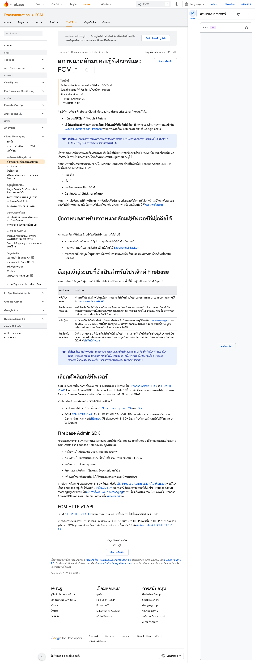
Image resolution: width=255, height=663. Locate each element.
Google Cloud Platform (149, 636)
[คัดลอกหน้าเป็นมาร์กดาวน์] (87, 70)
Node (105, 408)
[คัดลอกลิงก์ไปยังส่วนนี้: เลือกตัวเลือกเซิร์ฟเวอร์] (111, 377)
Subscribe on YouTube (108, 610)
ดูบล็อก (100, 594)
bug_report (238, 14)
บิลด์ (38, 4)
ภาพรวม (7, 22)
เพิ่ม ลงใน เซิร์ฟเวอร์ (141, 484)
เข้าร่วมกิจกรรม (104, 616)
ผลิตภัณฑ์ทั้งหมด (98, 641)
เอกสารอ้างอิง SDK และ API (64, 599)
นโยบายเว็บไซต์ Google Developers (114, 563)
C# (130, 408)
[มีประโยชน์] (169, 52)
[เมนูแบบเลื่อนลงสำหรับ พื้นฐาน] (29, 22)
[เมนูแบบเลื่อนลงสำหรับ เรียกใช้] (63, 4)
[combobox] (153, 4)
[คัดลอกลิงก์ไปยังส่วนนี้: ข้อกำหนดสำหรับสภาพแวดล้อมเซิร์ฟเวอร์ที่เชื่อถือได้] (61, 226)
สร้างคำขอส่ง (114, 496)
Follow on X (102, 605)
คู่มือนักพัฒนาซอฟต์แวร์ (63, 594)
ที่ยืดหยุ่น (96, 418)
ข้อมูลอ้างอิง (90, 22)
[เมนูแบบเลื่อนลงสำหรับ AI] (43, 22)
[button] (20, 59)
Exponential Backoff (126, 248)
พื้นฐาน (21, 22)
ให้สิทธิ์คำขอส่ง (92, 340)
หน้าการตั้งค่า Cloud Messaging (104, 492)
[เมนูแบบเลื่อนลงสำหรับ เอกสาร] (94, 4)
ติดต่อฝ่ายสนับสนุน (151, 594)
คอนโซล (91, 301)
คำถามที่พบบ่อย (150, 622)
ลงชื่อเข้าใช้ (246, 4)
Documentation (17, 15)
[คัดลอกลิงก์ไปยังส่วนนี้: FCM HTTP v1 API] (96, 507)
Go (140, 408)
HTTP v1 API (82, 414)
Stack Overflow (150, 599)
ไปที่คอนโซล (229, 4)
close (249, 14)
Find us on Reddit (105, 599)
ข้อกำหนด (56, 655)
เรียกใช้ (55, 4)
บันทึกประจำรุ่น (150, 610)
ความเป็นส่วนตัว (72, 655)
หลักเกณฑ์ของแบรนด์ (153, 616)
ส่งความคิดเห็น (165, 61)
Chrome (109, 636)
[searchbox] (23, 33)
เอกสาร (86, 4)
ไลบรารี (54, 610)
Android (93, 636)
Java (113, 408)
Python (121, 408)
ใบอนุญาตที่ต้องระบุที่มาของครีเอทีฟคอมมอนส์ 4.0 (108, 559)
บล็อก (214, 4)
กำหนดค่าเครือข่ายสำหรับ (102, 143)
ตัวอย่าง (106, 22)
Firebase (62, 52)
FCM (39, 15)
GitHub (55, 616)
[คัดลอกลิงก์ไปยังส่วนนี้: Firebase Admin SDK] (103, 433)
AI (37, 22)
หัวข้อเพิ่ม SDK (104, 488)
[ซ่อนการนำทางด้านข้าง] (41, 656)
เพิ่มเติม (105, 4)
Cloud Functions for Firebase (83, 129)
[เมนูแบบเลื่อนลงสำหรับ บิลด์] (44, 4)
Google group (150, 605)
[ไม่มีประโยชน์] (174, 52)
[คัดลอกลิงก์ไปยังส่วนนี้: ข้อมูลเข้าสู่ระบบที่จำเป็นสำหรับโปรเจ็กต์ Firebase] (172, 272)
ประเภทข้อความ (154, 205)
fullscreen (244, 14)
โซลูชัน (73, 4)
